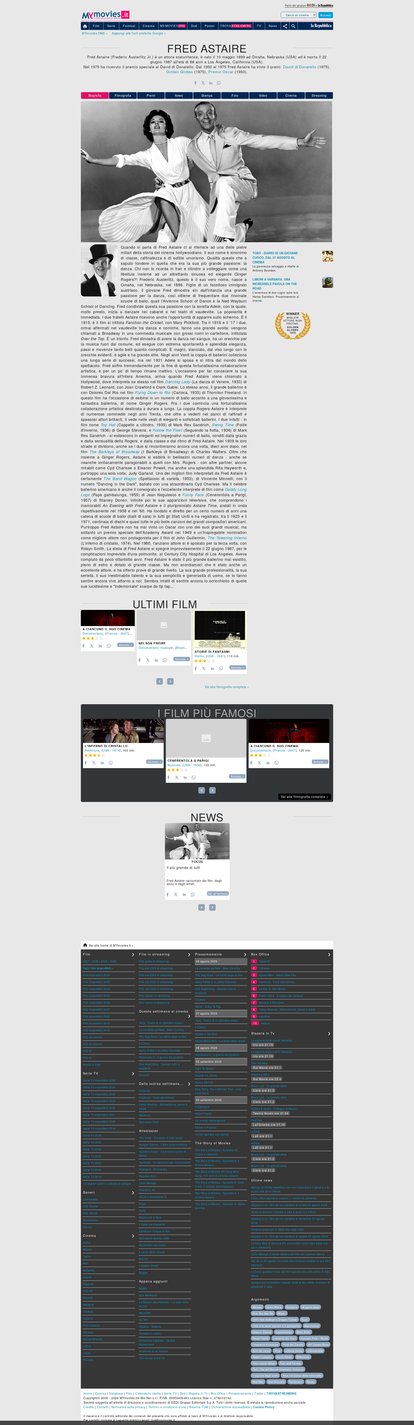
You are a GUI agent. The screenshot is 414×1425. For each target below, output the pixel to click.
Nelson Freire (152, 643)
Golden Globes (179, 71)
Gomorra (291, 1307)
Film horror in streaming (154, 1002)
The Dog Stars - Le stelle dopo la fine (163, 1036)
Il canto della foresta (152, 1252)
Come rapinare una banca (212, 1134)
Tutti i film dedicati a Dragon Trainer (274, 1319)
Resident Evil (147, 1176)
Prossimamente (240, 1393)
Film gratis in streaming (154, 961)
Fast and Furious (290, 1363)
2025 (104, 961)
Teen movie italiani (264, 1363)
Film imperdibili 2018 (96, 1030)
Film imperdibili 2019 (96, 1023)
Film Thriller (90, 1206)
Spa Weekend (148, 1295)
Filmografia (123, 95)
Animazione (90, 1220)
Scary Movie (274, 1307)
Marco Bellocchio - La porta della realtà (220, 1041)
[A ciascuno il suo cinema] (108, 618)
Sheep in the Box (206, 1034)
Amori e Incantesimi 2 (153, 1197)
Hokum (265, 1023)
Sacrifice (264, 1016)
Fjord (142, 1210)
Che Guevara (276, 1381)
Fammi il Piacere (205, 1127)
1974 (115, 750)
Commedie (90, 1199)
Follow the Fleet (167, 430)
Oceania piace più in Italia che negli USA (277, 1229)
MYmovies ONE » (95, 33)
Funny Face (193, 494)
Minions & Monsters (271, 1002)
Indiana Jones (294, 1350)
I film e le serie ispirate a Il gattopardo (276, 1325)
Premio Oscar (221, 71)
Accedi (325, 15)
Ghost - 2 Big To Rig (208, 1006)
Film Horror (90, 1213)
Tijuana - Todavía (150, 1326)
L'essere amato (148, 1265)
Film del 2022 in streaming (156, 989)
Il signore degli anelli (265, 1375)
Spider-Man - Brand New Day (277, 975)
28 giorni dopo (310, 1307)
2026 (95, 961)
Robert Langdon (262, 1357)
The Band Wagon (120, 478)
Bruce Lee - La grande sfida (269, 1086)
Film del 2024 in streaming (156, 975)
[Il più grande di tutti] (197, 841)
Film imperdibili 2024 (96, 989)
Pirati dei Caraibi (293, 1344)
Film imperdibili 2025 (96, 982)
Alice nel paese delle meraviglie (302, 1375)
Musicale (174, 765)
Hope (142, 1203)
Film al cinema (92, 1044)
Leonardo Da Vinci (284, 1338)
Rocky (311, 1381)
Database (116, 1393)
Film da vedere (92, 1037)
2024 (113, 961)
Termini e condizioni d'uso (167, 1407)
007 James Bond (318, 1344)
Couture (144, 1075)
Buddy (143, 1288)
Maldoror (145, 1115)
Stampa (207, 95)
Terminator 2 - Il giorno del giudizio (161, 1057)
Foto (235, 95)
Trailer (259, 1393)
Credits (88, 1407)
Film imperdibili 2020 (96, 1016)
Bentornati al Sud (150, 1217)
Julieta (255, 1131)
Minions (257, 1307)
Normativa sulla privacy (128, 1407)
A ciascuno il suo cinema (106, 629)
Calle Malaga (147, 1183)
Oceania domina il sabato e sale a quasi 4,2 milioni (284, 1212)
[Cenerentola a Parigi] (206, 738)
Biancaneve (311, 1325)
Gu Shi (143, 1319)
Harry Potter (284, 1357)
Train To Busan (204, 1068)
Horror (199, 656)
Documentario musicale (156, 647)
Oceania (144, 1090)
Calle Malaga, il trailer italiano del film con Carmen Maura (288, 1254)
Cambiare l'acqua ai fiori (154, 1231)
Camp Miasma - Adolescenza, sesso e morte (287, 1009)
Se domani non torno (152, 1245)
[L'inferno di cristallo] (123, 731)
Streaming (319, 95)
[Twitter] (203, 82)
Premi (151, 95)
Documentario (93, 633)
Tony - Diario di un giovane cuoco (160, 1023)
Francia (112, 633)
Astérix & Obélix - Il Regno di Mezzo (274, 1108)
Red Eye (256, 1120)
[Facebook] (195, 82)
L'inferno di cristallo (106, 746)
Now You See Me (262, 1313)
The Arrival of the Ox (152, 1358)
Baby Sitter (303, 1332)
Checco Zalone (261, 1332)
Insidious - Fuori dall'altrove (156, 1097)
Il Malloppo (202, 1107)
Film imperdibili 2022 (96, 1002)
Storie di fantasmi (212, 652)
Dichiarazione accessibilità (230, 1407)
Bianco (143, 1259)
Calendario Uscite (148, 1393)
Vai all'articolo (218, 894)
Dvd (183, 1393)
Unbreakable (315, 1350)
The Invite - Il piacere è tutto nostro (161, 1138)
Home (87, 1393)
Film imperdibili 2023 (96, 995)
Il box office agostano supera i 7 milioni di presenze (284, 1198)
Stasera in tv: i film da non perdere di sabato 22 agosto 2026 (289, 1236)
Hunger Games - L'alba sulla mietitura (163, 1144)
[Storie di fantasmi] (220, 629)
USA (210, 656)
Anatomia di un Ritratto (153, 1351)
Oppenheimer (284, 1332)
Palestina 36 (147, 1190)
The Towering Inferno (227, 537)
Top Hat (108, 424)
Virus (277, 1350)
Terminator (296, 1381)
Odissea (264, 968)
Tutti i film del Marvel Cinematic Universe (278, 1369)
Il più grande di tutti (183, 867)
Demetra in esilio (150, 1333)
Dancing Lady (177, 381)
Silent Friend (203, 1113)
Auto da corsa (261, 1350)
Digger (143, 1272)
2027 (86, 961)
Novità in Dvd (91, 1064)
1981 (220, 656)
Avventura (92, 750)
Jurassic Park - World (314, 1338)
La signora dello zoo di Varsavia (271, 1040)
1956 (197, 765)
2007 (124, 633)
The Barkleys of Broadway (114, 451)
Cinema (291, 95)
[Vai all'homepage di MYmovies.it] (105, 18)
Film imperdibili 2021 (96, 1009)
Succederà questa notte (154, 1238)
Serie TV (170, 1393)
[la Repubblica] (325, 5)
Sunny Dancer (204, 1082)
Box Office (218, 1393)
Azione (87, 1227)
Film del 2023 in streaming (156, 982)
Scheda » (125, 645)
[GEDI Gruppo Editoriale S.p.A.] (311, 5)
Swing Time (223, 424)
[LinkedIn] (211, 82)
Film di (87, 1051)
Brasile (181, 647)
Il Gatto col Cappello (152, 1224)
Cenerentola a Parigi (188, 760)
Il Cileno (144, 1043)
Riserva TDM (199, 1407)
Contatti (102, 1407)
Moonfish (145, 1313)
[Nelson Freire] (164, 625)
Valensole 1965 (149, 1122)
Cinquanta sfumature (265, 1344)
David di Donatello (299, 66)
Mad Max (258, 1381)
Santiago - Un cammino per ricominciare (164, 1162)
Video (263, 95)
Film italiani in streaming (154, 995)
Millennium (303, 1357)
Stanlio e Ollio (260, 1074)
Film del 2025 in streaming (156, 968)
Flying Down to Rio (153, 392)
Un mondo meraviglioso (210, 1120)
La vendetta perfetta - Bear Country (161, 1029)
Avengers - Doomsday (153, 1169)
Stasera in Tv (198, 1393)
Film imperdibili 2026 (96, 975)
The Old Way (259, 1063)
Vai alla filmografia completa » (227, 687)
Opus (304, 1319)
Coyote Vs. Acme (206, 1075)
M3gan (282, 1313)
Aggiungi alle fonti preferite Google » (139, 33)
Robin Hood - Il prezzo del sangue (281, 995)
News (179, 95)
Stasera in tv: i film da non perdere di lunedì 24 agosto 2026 (289, 1205)
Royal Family (260, 1338)
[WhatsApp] (218, 82)
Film (129, 1393)
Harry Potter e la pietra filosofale (159, 1050)
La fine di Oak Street (272, 989)
